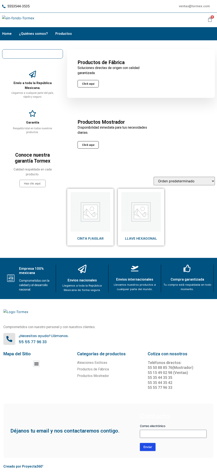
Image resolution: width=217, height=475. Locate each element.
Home (7, 34)
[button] (36, 363)
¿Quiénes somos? (33, 34)
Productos (63, 34)
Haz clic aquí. (32, 183)
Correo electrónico (152, 426)
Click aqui (88, 144)
